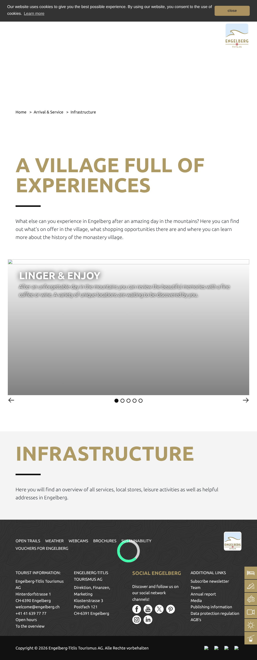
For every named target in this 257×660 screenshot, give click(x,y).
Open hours (26, 620)
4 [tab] (135, 401)
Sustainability (136, 541)
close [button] (232, 11)
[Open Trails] (250, 638)
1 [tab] (116, 401)
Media (196, 600)
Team (196, 587)
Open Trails (28, 541)
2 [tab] (122, 401)
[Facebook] (136, 609)
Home (21, 112)
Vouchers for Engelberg (42, 548)
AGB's (196, 620)
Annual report (203, 594)
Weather (54, 541)
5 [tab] (141, 401)
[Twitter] (159, 609)
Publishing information (211, 607)
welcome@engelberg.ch (37, 607)
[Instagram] (136, 619)
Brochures (104, 541)
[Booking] (250, 573)
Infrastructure (83, 112)
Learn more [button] (34, 14)
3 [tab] (128, 401)
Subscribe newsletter (210, 581)
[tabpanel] (128, 327)
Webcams (78, 541)
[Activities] (250, 586)
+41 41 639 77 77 (31, 613)
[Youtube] (148, 609)
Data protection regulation (215, 613)
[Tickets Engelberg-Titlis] (250, 599)
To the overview (30, 626)
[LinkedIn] (148, 619)
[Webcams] (250, 612)
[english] (27, 34)
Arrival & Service (49, 112)
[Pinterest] (170, 609)
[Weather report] (250, 625)
